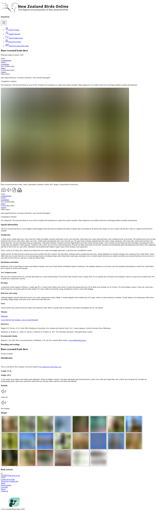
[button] (78, 393)
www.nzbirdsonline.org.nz (77, 340)
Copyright (4, 487)
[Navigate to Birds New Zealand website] (14, 507)
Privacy (3, 489)
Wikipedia (4, 316)
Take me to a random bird (9, 481)
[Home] (34, 11)
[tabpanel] (78, 282)
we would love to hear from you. (50, 367)
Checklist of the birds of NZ (10, 475)
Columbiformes (6, 60)
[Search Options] (4, 22)
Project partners (6, 485)
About (3, 483)
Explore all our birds (8, 479)
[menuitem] (12, 30)
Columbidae (5, 64)
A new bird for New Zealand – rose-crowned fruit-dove (19, 320)
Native (3, 68)
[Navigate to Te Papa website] (4, 507)
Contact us (4, 491)
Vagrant (3, 72)
